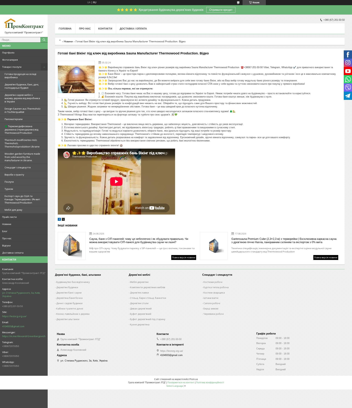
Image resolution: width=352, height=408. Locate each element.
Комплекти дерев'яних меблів (147, 287)
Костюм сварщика (214, 292)
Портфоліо (8, 52)
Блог (4, 231)
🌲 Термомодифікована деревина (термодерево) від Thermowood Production (21, 129)
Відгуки (6, 245)
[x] (63, 220)
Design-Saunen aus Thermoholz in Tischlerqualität (23, 110)
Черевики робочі (213, 313)
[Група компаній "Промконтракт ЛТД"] (24, 24)
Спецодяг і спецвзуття (18, 167)
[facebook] (59, 220)
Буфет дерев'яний (140, 313)
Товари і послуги (11, 67)
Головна (65, 28)
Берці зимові (210, 308)
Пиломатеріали (14, 119)
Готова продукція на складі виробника (20, 75)
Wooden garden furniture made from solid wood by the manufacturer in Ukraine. (22, 157)
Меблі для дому (13, 209)
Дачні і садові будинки (69, 303)
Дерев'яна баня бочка (69, 298)
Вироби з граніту (14, 174)
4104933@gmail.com (13, 326)
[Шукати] (44, 40)
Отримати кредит (220, 9)
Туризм (9, 189)
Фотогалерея (10, 59)
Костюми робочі (212, 282)
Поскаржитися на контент (180, 382)
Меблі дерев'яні (139, 282)
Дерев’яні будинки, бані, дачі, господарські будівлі (22, 86)
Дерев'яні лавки (139, 292)
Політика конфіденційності (210, 382)
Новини (6, 224)
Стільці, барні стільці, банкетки (148, 298)
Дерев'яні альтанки (67, 319)
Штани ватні (210, 298)
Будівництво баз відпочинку (73, 282)
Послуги (9, 181)
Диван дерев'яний (141, 308)
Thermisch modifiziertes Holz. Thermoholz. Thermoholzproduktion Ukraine (22, 143)
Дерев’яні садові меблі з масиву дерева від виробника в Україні (22, 98)
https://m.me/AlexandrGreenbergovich (23, 336)
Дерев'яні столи (139, 303)
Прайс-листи (9, 217)
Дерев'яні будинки (67, 287)
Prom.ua (193, 379)
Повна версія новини (183, 257)
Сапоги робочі (211, 303)
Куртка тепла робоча (216, 287)
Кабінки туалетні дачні (69, 308)
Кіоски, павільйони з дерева (72, 313)
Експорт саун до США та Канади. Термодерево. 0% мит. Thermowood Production (23, 199)
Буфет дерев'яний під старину (147, 319)
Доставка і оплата (12, 252)
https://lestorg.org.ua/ (14, 316)
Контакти (105, 28)
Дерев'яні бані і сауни (69, 292)
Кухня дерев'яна (139, 324)
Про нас (6, 238)
